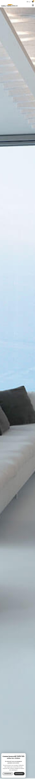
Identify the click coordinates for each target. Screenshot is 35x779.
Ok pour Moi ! (19, 773)
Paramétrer (7, 773)
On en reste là (18, 755)
